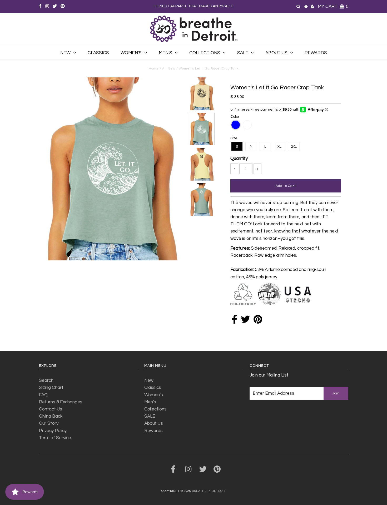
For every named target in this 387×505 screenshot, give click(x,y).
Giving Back (50, 416)
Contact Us (50, 409)
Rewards (316, 53)
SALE (242, 53)
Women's (131, 53)
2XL (294, 146)
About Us (276, 53)
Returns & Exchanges (60, 402)
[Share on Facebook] (234, 321)
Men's (165, 53)
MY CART (333, 6)
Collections (204, 53)
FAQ (43, 395)
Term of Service (55, 437)
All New (168, 68)
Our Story (48, 423)
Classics (98, 53)
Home (154, 68)
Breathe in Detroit (209, 490)
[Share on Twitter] (245, 321)
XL (279, 146)
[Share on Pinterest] (258, 321)
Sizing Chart (51, 387)
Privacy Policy (53, 430)
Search (46, 380)
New (65, 53)
